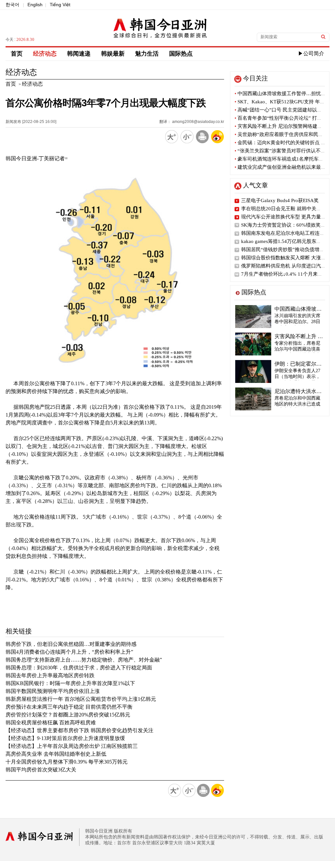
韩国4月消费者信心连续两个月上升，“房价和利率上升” (69, 652)
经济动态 (45, 53)
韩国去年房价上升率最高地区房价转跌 (50, 675)
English (35, 4)
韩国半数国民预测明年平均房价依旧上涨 (53, 691)
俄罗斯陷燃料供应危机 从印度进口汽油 (283, 265)
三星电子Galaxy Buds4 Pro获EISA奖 (280, 200)
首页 (17, 53)
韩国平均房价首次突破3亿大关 (41, 769)
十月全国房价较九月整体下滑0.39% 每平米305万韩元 (67, 762)
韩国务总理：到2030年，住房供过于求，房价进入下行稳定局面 (79, 667)
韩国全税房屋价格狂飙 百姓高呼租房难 (51, 722)
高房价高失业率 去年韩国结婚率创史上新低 (56, 754)
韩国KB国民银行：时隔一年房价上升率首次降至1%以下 (70, 683)
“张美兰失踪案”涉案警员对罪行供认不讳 (280, 150)
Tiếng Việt (60, 4)
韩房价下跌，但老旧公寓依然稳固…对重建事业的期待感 (71, 644)
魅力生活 (147, 53)
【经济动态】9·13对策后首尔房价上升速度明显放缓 (65, 738)
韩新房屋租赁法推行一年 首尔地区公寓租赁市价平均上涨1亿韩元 (81, 699)
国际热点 (181, 53)
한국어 (12, 4)
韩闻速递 (79, 53)
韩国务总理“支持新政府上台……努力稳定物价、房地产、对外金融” (84, 660)
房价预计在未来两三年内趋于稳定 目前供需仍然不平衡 (69, 707)
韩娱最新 (113, 53)
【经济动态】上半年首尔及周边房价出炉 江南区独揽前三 (72, 746)
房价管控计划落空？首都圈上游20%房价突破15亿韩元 (68, 714)
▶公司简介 (311, 53)
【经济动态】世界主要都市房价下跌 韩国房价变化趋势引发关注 (79, 730)
